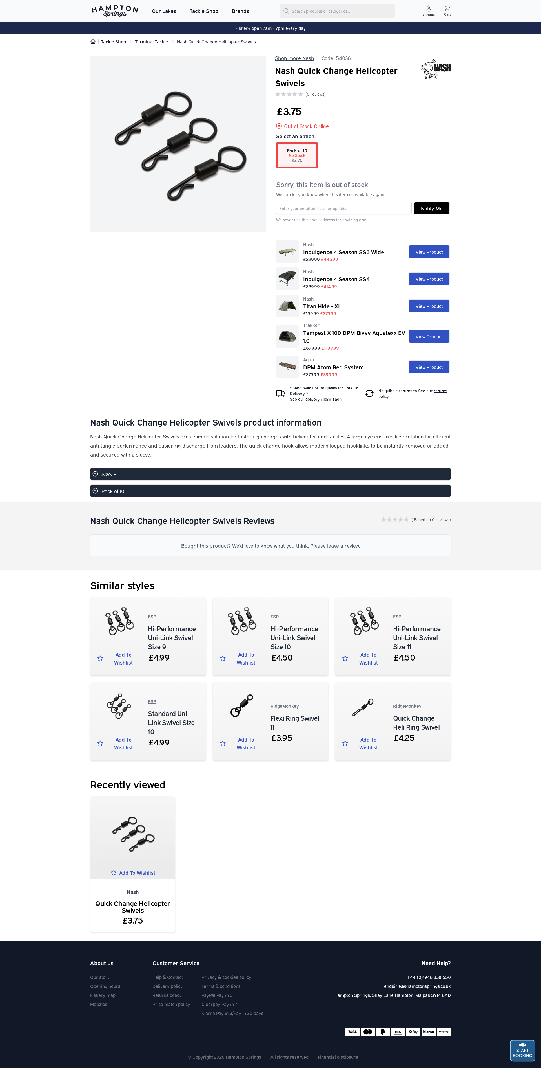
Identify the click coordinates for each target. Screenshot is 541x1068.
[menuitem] (163, 11)
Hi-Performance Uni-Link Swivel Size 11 (417, 637)
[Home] (93, 41)
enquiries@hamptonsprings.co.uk (417, 986)
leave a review (343, 545)
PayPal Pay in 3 (216, 995)
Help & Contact (167, 977)
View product (429, 252)
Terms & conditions (221, 986)
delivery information (323, 399)
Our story (100, 977)
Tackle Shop (204, 10)
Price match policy (171, 1004)
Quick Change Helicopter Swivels (132, 906)
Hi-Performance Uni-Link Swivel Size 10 (294, 637)
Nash (133, 891)
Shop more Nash (294, 57)
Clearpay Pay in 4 (219, 1004)
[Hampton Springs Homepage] (114, 11)
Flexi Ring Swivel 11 (294, 722)
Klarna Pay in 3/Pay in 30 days (232, 1013)
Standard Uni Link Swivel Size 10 (171, 722)
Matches (98, 1004)
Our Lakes (164, 10)
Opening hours (105, 986)
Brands (240, 10)
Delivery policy (167, 986)
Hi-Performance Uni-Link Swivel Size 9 (172, 637)
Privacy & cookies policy (226, 977)
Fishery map (103, 995)
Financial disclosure (338, 1056)
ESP (152, 616)
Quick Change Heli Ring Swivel (416, 722)
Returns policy (167, 995)
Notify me (432, 208)
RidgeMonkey (284, 706)
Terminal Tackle (151, 41)
